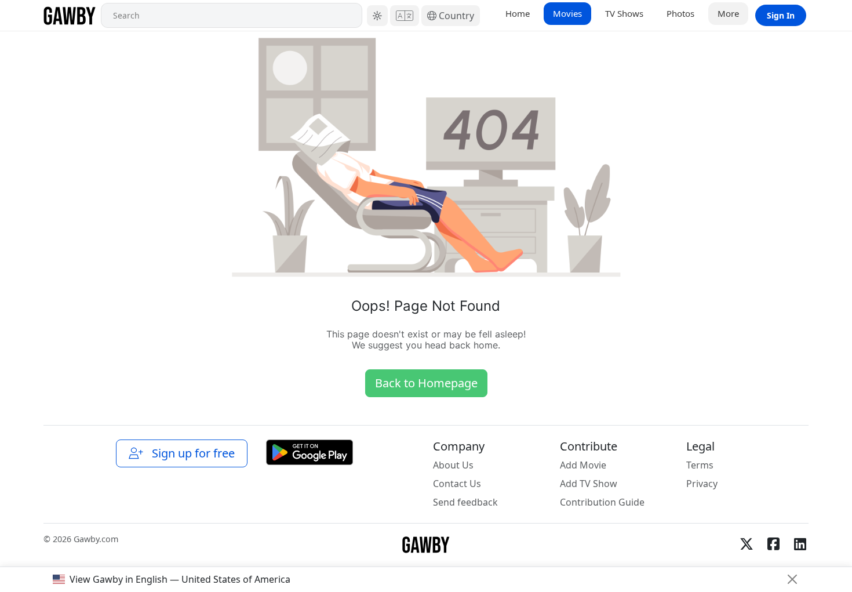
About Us (453, 465)
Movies (567, 13)
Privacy (702, 483)
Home (517, 13)
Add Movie (583, 465)
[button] (377, 15)
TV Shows (624, 13)
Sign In (781, 15)
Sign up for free (190, 453)
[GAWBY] (69, 15)
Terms (699, 465)
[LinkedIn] (800, 543)
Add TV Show (588, 483)
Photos (680, 13)
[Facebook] (773, 543)
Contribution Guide (602, 502)
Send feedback (465, 502)
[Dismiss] (792, 579)
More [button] (728, 13)
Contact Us (457, 483)
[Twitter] (746, 543)
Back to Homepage (426, 383)
